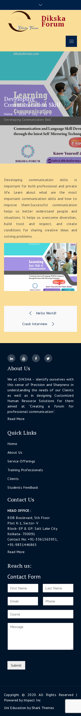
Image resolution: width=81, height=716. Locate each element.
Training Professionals (25, 470)
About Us (14, 452)
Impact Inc (32, 700)
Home (12, 443)
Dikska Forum (53, 21)
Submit (16, 665)
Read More (16, 418)
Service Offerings (21, 461)
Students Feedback (22, 487)
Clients (13, 478)
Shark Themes (43, 707)
